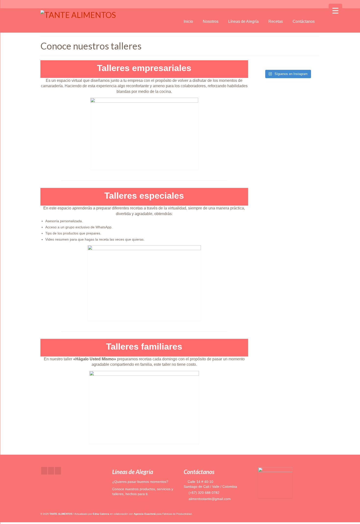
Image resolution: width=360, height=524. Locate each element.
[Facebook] (44, 471)
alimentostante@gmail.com (209, 499)
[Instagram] (51, 471)
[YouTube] (58, 471)
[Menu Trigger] (335, 10)
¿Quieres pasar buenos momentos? (140, 482)
